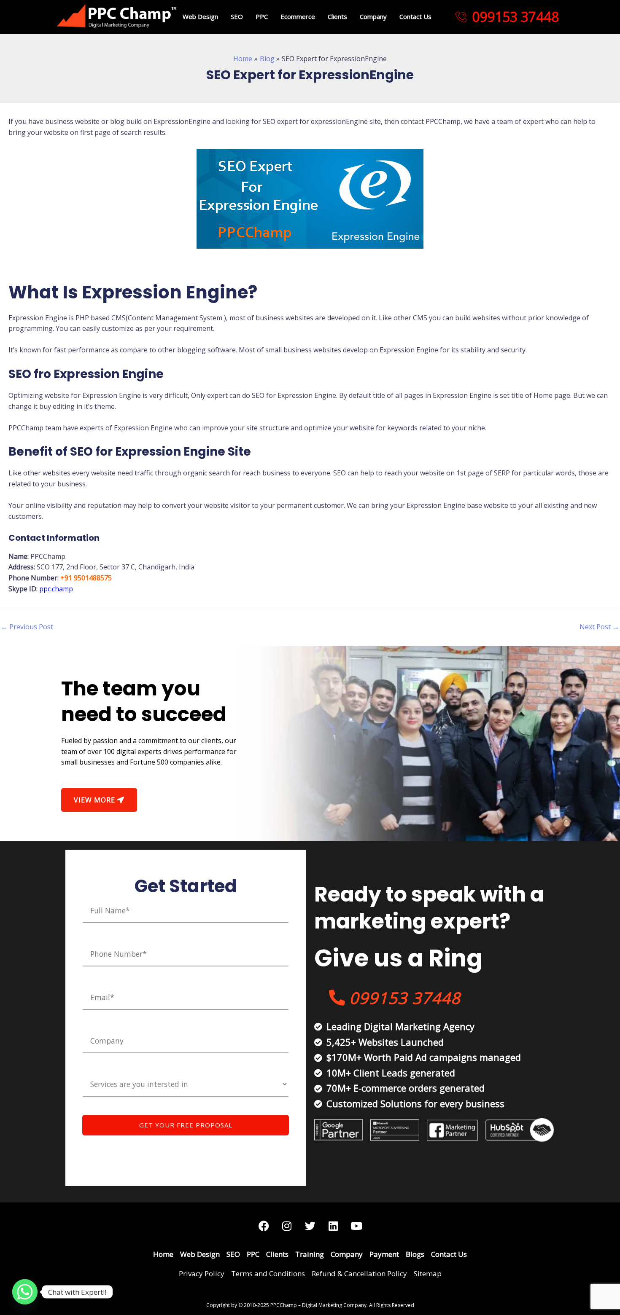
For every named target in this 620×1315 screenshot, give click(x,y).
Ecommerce (297, 16)
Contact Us (415, 16)
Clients (337, 16)
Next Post (599, 626)
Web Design (200, 16)
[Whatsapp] (25, 1291)
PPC (262, 16)
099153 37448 (515, 17)
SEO (237, 16)
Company (373, 16)
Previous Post (27, 626)
